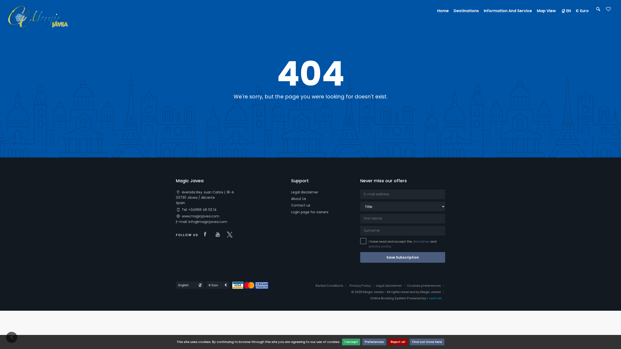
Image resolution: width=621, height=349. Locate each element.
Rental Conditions (329, 285)
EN (568, 11)
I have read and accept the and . (402, 244)
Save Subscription (402, 257)
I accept (351, 342)
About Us (298, 198)
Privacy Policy (360, 285)
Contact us (300, 205)
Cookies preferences (424, 285)
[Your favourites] (608, 10)
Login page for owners (309, 212)
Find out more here (427, 342)
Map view (546, 11)
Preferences (374, 342)
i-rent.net (434, 298)
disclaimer (421, 241)
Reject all (398, 342)
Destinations (466, 11)
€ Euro (582, 11)
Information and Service (508, 11)
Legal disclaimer (304, 192)
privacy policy (380, 246)
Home (443, 11)
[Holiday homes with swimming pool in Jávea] (38, 16)
